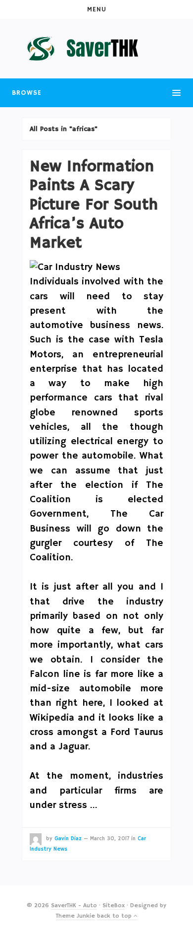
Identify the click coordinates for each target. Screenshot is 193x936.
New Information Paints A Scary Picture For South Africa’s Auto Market (94, 205)
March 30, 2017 (109, 838)
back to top (115, 916)
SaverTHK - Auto (74, 905)
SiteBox (113, 905)
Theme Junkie (75, 916)
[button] (96, 9)
